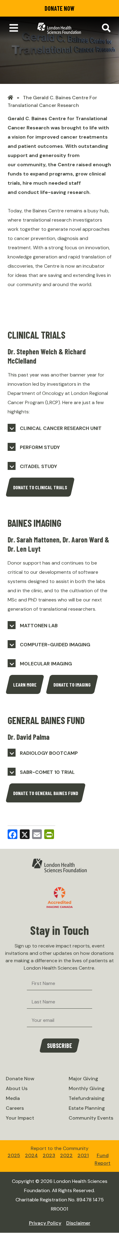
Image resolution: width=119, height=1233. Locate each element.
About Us (16, 1088)
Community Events (91, 1118)
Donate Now (59, 8)
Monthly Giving (87, 1088)
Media (13, 1098)
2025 (14, 1155)
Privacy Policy (45, 1223)
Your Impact (20, 1118)
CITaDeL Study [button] (38, 466)
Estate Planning (87, 1108)
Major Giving (83, 1078)
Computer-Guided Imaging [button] (55, 644)
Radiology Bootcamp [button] (49, 753)
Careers (15, 1108)
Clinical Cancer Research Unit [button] (61, 428)
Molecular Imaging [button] (46, 663)
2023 (49, 1155)
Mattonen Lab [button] (39, 625)
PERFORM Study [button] (40, 447)
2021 (83, 1155)
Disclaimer (78, 1223)
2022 (66, 1155)
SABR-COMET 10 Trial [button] (47, 772)
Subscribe (59, 1045)
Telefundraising (87, 1098)
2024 (31, 1155)
